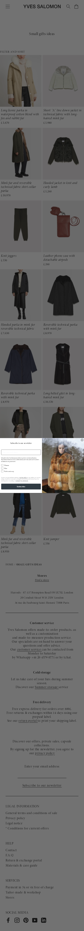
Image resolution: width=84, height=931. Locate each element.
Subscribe (21, 486)
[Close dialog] (82, 440)
